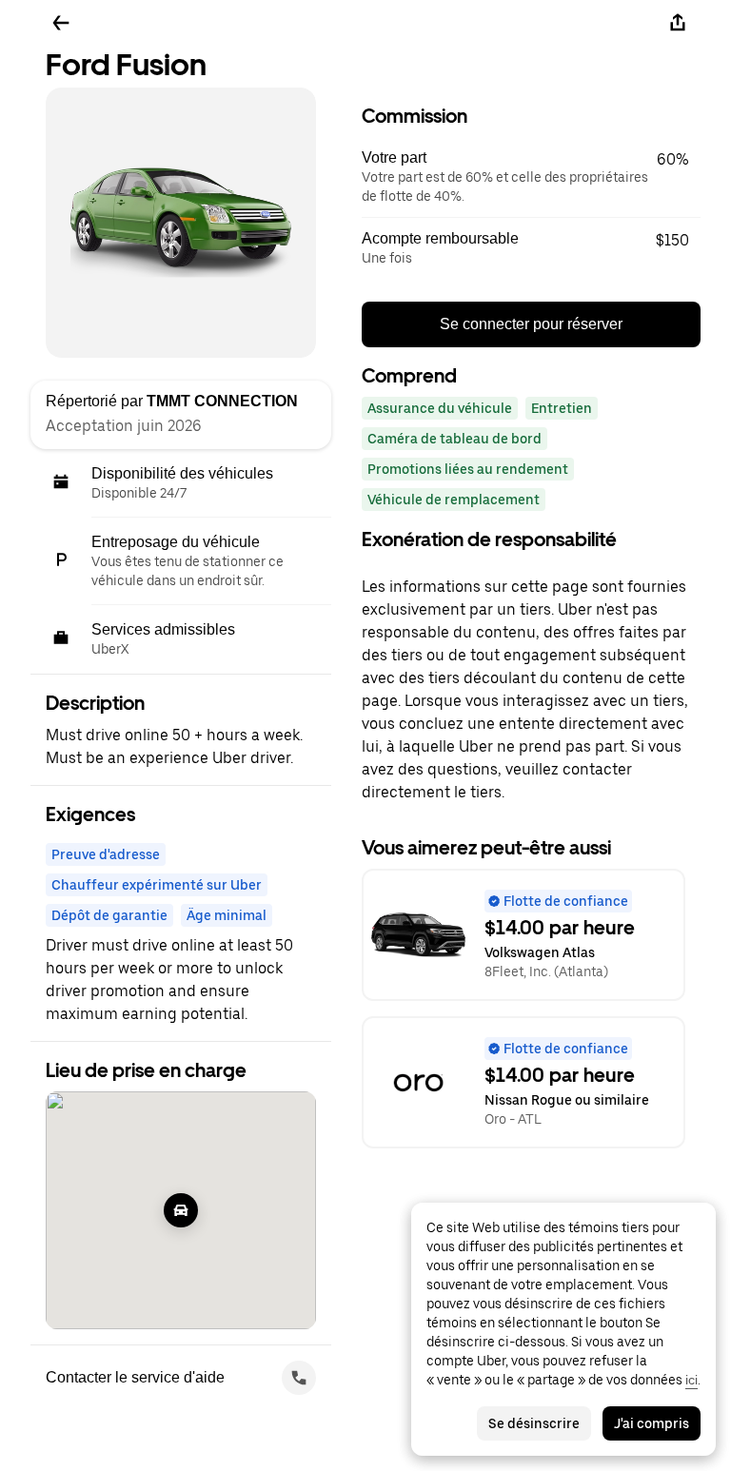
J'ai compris (651, 1423)
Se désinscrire (534, 1423)
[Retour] (61, 23)
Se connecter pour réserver (531, 324)
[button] (531, 177)
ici (691, 1379)
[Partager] (678, 23)
